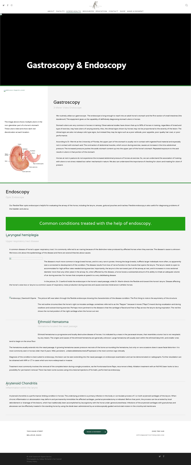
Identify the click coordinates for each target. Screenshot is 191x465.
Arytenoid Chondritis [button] (21, 383)
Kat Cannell (57, 459)
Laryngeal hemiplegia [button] (22, 235)
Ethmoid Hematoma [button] (53, 322)
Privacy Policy (32, 461)
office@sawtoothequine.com (150, 435)
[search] (186, 5)
